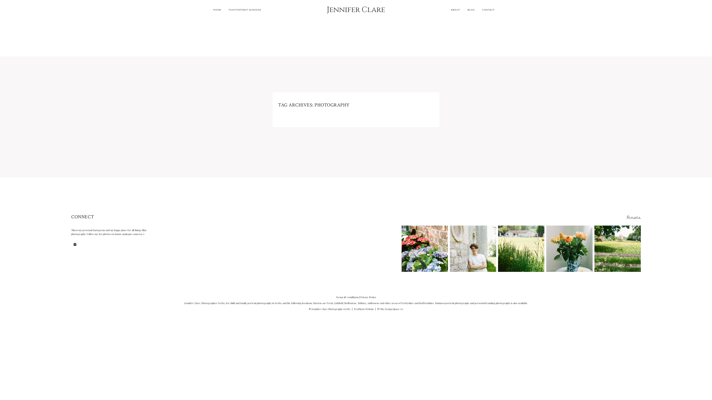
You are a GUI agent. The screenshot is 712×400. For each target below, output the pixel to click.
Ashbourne (373, 303)
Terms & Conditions (347, 297)
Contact (488, 9)
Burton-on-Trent (323, 303)
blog (471, 9)
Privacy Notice (368, 297)
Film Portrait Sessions (245, 9)
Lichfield (338, 303)
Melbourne (350, 303)
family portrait (248, 303)
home (217, 9)
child (232, 303)
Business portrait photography (452, 303)
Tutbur (361, 303)
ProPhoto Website (364, 309)
